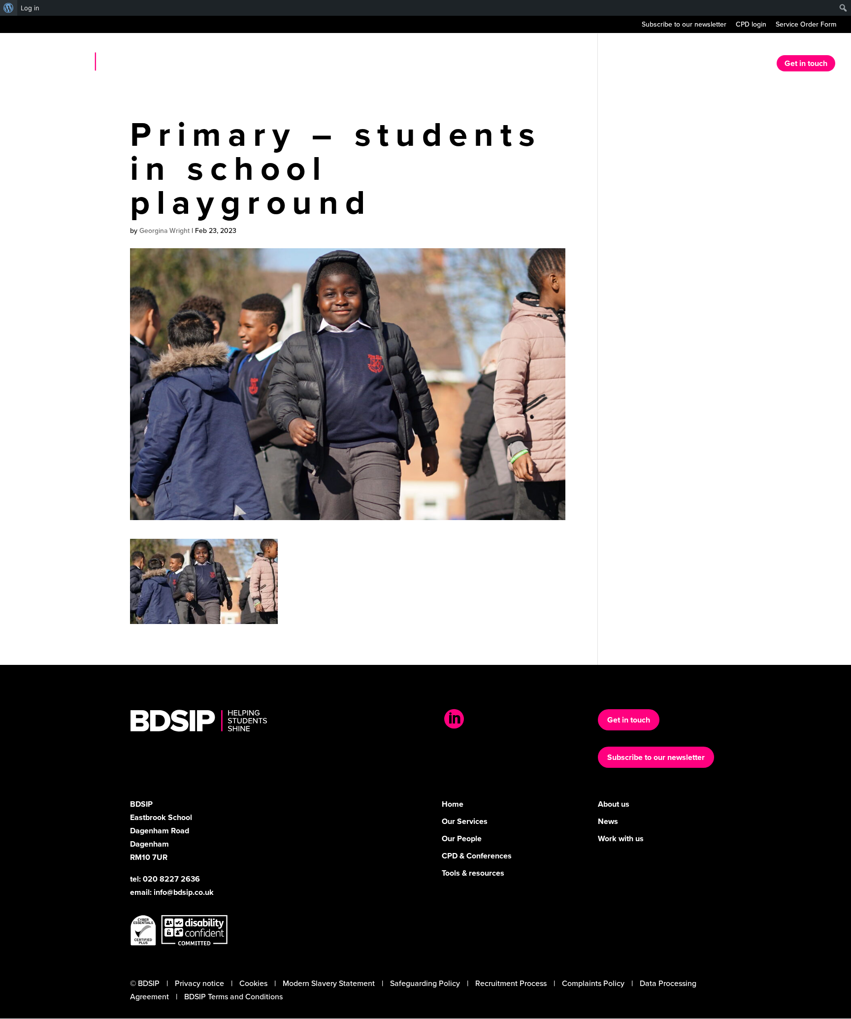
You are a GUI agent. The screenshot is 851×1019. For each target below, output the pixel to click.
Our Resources (694, 64)
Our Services (628, 64)
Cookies (253, 983)
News (749, 64)
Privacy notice (199, 983)
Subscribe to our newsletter (684, 25)
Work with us (621, 838)
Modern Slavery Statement (329, 983)
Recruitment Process (511, 983)
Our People (462, 838)
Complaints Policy (593, 983)
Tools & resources (473, 873)
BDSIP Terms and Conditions (233, 996)
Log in (30, 8)
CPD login (751, 25)
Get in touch (806, 63)
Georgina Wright (164, 231)
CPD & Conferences (477, 855)
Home (527, 64)
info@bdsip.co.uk (184, 892)
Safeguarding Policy (425, 983)
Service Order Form (806, 25)
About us (571, 64)
